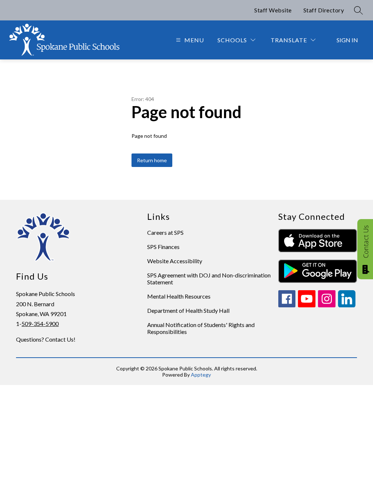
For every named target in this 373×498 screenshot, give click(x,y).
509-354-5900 (40, 323)
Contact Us (365, 241)
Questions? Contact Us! (45, 339)
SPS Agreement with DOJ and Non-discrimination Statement (209, 278)
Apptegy (201, 374)
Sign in (347, 39)
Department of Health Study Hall (188, 310)
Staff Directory (323, 10)
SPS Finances (163, 246)
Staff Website (273, 10)
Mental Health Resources (179, 296)
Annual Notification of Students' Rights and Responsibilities (201, 328)
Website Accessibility (174, 260)
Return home (152, 160)
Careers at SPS (165, 232)
